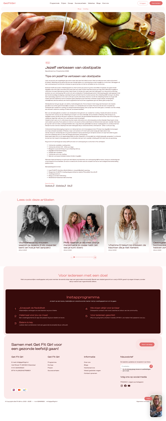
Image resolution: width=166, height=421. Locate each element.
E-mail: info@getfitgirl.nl (19, 362)
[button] (95, 257)
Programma (52, 362)
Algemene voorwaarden (144, 401)
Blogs (98, 3)
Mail (69, 185)
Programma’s (54, 3)
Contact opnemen (90, 373)
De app (70, 3)
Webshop (91, 3)
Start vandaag (147, 344)
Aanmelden (156, 3)
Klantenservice (89, 368)
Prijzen (63, 3)
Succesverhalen (80, 3)
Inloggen (143, 3)
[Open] (159, 396)
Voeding (85, 9)
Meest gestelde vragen (92, 370)
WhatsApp (60, 185)
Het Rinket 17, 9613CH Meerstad (23, 365)
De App (50, 365)
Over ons (105, 3)
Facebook (49, 185)
